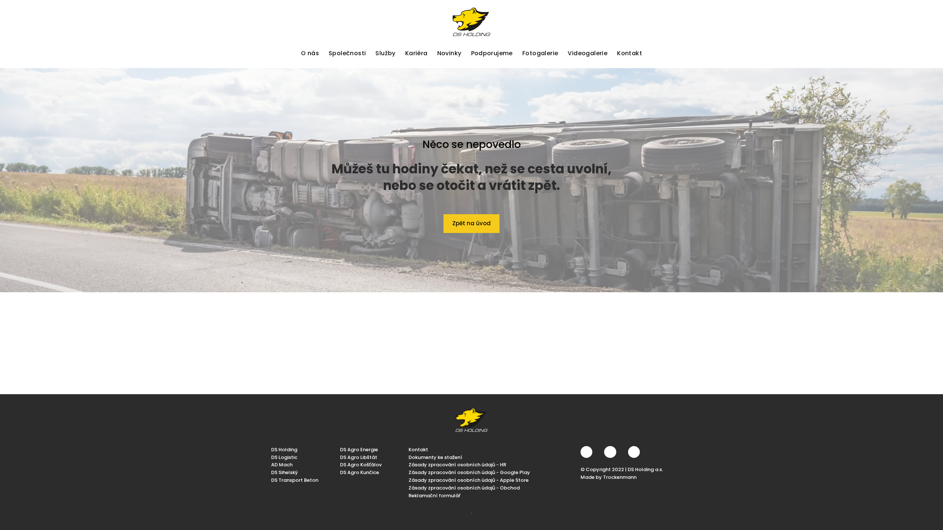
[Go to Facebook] (586, 452)
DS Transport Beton (294, 480)
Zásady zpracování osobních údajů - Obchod (464, 487)
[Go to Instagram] (610, 452)
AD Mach (281, 464)
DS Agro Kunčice (359, 472)
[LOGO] (471, 22)
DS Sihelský (284, 472)
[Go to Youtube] (634, 452)
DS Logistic (284, 457)
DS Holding (284, 449)
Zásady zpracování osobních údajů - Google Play (469, 472)
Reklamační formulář (434, 495)
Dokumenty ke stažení (435, 457)
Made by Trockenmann (609, 477)
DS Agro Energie (359, 449)
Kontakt (418, 449)
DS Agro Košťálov (361, 464)
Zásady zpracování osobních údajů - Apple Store (469, 480)
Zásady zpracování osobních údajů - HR (457, 464)
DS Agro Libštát (358, 457)
